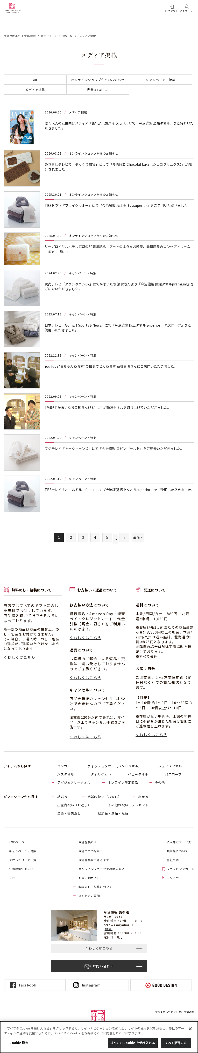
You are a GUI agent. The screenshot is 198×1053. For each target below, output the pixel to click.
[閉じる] (190, 1028)
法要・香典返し (69, 813)
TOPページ (17, 842)
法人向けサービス (179, 842)
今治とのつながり (90, 851)
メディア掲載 (35, 89)
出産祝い (145, 796)
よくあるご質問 (89, 896)
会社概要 (173, 860)
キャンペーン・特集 (160, 79)
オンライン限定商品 (123, 782)
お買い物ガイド (89, 878)
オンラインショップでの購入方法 (101, 869)
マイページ (186, 11)
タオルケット (101, 774)
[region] (99, 1037)
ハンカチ (64, 766)
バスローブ (173, 774)
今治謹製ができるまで (93, 860)
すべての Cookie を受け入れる (133, 1042)
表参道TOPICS (98, 89)
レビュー (15, 878)
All (35, 79)
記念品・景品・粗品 (113, 813)
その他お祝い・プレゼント (128, 805)
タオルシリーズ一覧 (22, 860)
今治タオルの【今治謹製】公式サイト (28, 36)
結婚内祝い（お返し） (104, 796)
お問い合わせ (103, 966)
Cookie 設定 (18, 1042)
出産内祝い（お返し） (74, 805)
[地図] (108, 929)
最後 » (137, 537)
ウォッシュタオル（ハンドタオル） (114, 766)
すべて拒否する (176, 1042)
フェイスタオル (170, 766)
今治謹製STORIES (21, 869)
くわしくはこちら (19, 657)
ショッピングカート (180, 869)
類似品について (177, 851)
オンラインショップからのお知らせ (98, 79)
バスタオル (65, 774)
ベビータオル (138, 774)
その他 (160, 782)
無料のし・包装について (95, 887)
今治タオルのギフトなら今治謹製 (174, 1012)
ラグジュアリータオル (74, 782)
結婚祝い (64, 796)
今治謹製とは (87, 842)
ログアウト (171, 11)
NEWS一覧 (65, 36)
